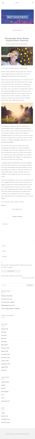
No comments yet (17, 209)
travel (2, 398)
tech (2, 394)
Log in (3, 413)
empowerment (5, 382)
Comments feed (5, 419)
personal (17, 165)
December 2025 (5, 354)
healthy (3, 385)
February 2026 (5, 348)
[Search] (33, 3)
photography (17, 30)
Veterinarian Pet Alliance (8, 302)
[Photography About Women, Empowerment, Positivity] (17, 56)
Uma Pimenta (23, 44)
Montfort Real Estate (7, 296)
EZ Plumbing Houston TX (8, 305)
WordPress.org (5, 422)
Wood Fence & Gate (6, 299)
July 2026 (3, 332)
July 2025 (3, 370)
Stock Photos (16, 187)
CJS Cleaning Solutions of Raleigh (10, 308)
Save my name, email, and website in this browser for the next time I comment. (16, 266)
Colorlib (16, 434)
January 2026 (4, 351)
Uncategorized (5, 401)
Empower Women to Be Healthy (12, 276)
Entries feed (4, 416)
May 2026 (3, 338)
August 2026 (4, 329)
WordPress (26, 434)
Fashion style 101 (27, 277)
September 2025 (5, 364)
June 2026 (4, 335)
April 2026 (4, 341)
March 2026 (4, 345)
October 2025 (5, 360)
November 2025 (5, 357)
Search (30, 285)
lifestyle (3, 388)
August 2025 (4, 367)
